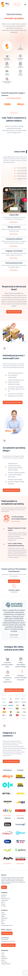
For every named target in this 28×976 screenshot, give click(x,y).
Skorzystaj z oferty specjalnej (11, 490)
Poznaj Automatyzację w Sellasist (12, 402)
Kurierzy (3, 902)
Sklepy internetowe (5, 899)
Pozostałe (3, 906)
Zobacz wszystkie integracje (11, 761)
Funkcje (3, 913)
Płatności (3, 904)
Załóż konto (17, 4)
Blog (2, 922)
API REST (3, 960)
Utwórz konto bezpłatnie (14, 312)
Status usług (4, 962)
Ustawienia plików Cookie (7, 925)
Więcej (4, 887)
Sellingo (3, 916)
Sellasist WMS (4, 918)
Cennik (2, 953)
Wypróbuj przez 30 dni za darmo (14, 690)
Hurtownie (3, 897)
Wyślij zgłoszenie (6, 933)
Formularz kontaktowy (8, 945)
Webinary (3, 920)
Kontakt (3, 923)
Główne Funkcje (14, 112)
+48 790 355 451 (14, 592)
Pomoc (2, 955)
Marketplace (4, 895)
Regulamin (3, 956)
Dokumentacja (4, 958)
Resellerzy (3, 914)
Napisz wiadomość (14, 581)
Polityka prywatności (5, 964)
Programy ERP (4, 900)
